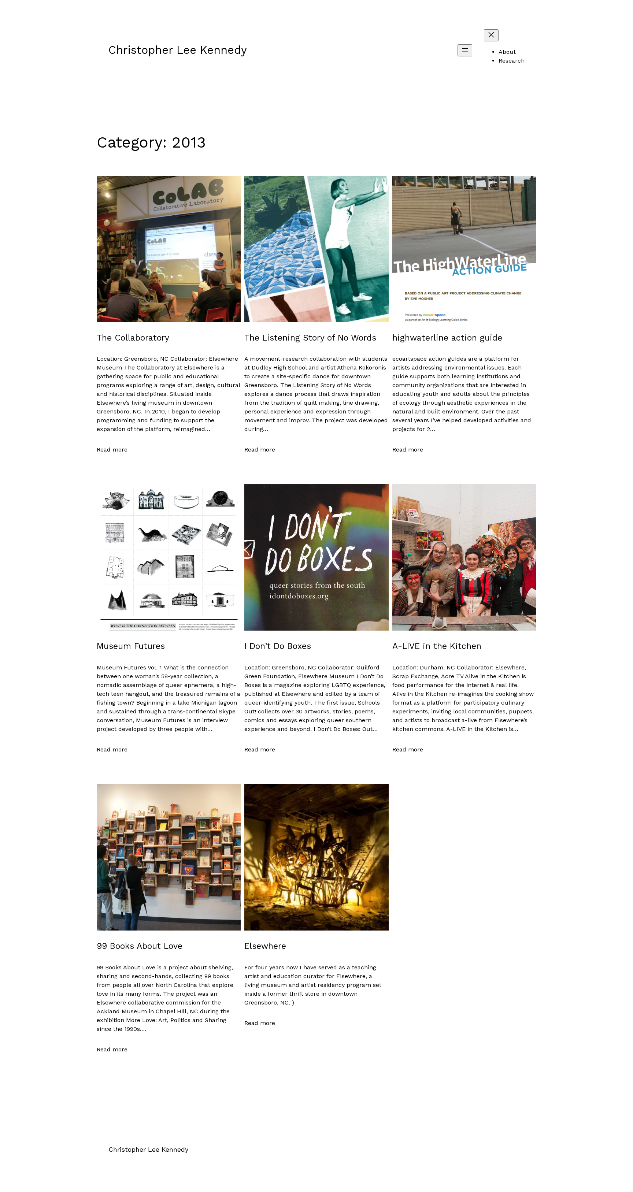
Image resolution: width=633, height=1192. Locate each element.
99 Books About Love (139, 946)
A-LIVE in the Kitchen (436, 646)
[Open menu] (465, 50)
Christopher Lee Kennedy (177, 50)
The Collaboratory (133, 338)
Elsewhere (265, 946)
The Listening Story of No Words (310, 338)
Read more (112, 450)
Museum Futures (131, 646)
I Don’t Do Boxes (277, 646)
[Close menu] (491, 35)
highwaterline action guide (447, 338)
